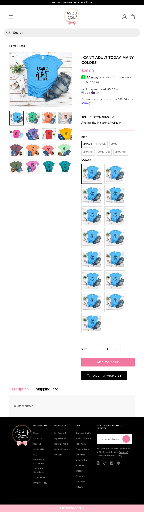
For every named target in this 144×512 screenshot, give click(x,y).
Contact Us (38, 449)
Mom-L (115, 143)
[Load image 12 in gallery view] (65, 150)
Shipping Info (47, 389)
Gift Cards (80, 482)
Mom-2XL (104, 151)
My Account (60, 433)
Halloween (81, 444)
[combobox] (72, 32)
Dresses (79, 471)
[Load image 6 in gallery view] (33, 134)
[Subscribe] (126, 439)
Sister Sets (81, 465)
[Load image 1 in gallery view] (16, 118)
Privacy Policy (40, 483)
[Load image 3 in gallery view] (49, 118)
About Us (37, 438)
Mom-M (101, 143)
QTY (84, 349)
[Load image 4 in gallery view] (65, 118)
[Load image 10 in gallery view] (33, 150)
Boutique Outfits (83, 433)
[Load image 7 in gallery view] (49, 134)
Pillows (79, 487)
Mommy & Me (82, 460)
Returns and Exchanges (39, 461)
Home (12, 45)
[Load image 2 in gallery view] (33, 118)
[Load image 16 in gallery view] (65, 166)
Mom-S (87, 143)
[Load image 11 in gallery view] (49, 150)
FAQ (35, 455)
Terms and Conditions (38, 470)
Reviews (37, 444)
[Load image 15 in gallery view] (49, 166)
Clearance (80, 476)
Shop (36, 433)
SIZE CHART (39, 477)
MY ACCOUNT (61, 426)
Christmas (80, 455)
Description (19, 389)
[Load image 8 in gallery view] (65, 134)
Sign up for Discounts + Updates (110, 427)
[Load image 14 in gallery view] (33, 166)
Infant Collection (84, 438)
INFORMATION (40, 426)
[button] (72, 508)
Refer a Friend (61, 444)
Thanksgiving (82, 449)
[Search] (8, 32)
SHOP (78, 426)
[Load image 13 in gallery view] (16, 166)
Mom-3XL (121, 151)
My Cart (58, 455)
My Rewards (60, 438)
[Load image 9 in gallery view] (16, 150)
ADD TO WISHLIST (107, 375)
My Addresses (61, 449)
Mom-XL (87, 151)
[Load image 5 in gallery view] (16, 134)
